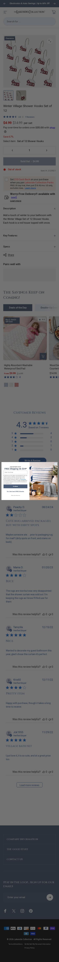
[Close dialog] (55, 464)
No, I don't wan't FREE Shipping (15, 491)
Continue (15, 486)
